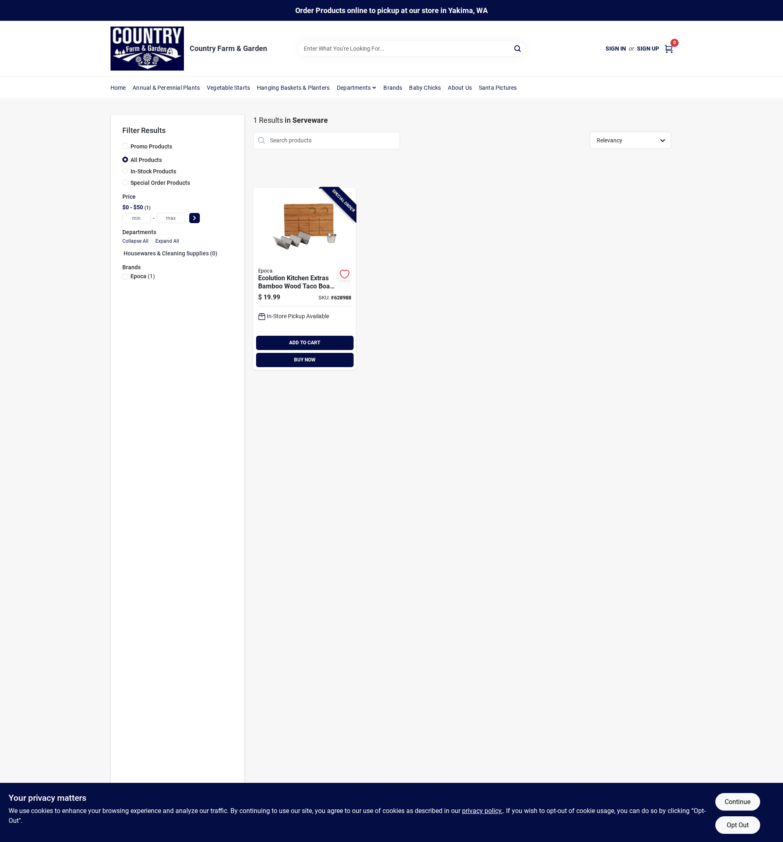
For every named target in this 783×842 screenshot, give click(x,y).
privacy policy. (482, 811)
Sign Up (648, 48)
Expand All (167, 241)
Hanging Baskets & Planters (293, 87)
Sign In (616, 48)
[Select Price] (194, 218)
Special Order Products (160, 183)
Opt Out (738, 825)
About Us (460, 87)
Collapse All (135, 241)
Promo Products (151, 146)
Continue (737, 802)
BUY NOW (305, 360)
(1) (142, 276)
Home (118, 87)
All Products (146, 160)
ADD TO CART (304, 343)
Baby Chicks (425, 87)
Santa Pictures (498, 87)
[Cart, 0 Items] (669, 48)
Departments (354, 87)
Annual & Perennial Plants (166, 87)
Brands (392, 87)
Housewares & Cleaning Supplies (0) (170, 253)
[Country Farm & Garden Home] (147, 49)
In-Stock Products (153, 171)
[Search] (518, 48)
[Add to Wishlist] (344, 274)
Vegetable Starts (228, 87)
